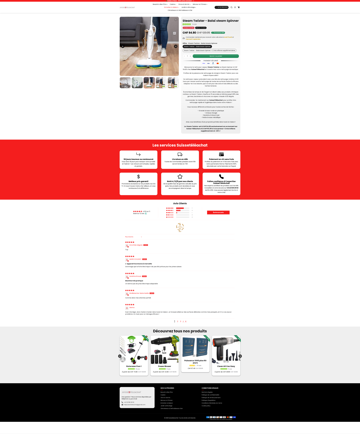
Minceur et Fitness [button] (199, 4)
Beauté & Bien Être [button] (159, 4)
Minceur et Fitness (166, 400)
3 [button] (180, 321)
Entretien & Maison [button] (171, 7)
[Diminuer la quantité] (184, 56)
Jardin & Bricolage (166, 406)
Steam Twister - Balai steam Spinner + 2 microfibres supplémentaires (209, 50)
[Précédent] (132, 361)
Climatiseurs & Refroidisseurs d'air (180, 10)
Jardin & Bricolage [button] (188, 7)
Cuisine (163, 395)
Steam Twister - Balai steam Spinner (197, 46)
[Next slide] (175, 46)
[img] (129, 242)
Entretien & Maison (167, 403)
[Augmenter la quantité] (190, 56)
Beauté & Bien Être (167, 392)
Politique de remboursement (211, 398)
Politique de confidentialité (210, 395)
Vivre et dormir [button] (183, 4)
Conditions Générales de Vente (212, 403)
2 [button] (177, 321)
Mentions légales (207, 392)
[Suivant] (135, 361)
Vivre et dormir (165, 398)
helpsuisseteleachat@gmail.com (134, 405)
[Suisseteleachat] (127, 7)
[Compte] (235, 7)
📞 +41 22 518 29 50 (221, 7)
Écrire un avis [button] (218, 212)
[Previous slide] (122, 46)
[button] (231, 7)
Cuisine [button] (172, 4)
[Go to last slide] (120, 356)
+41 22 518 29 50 (129, 402)
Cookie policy (206, 406)
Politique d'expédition (209, 400)
